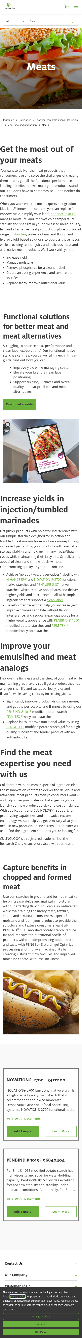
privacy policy (17, 1296)
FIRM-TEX (60, 625)
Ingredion (8, 120)
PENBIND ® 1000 (66, 620)
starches (19, 234)
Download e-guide (19, 404)
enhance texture (63, 214)
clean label (55, 600)
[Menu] (76, 6)
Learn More (60, 1131)
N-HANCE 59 (16, 579)
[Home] (10, 10)
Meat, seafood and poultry (22, 125)
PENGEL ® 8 (15, 727)
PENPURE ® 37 (48, 584)
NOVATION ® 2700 (48, 579)
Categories (25, 120)
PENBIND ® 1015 (18, 711)
